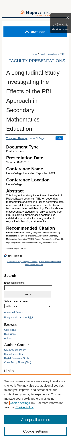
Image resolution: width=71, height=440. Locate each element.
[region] (35, 407)
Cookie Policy (24, 407)
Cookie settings (20, 403)
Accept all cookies (35, 420)
